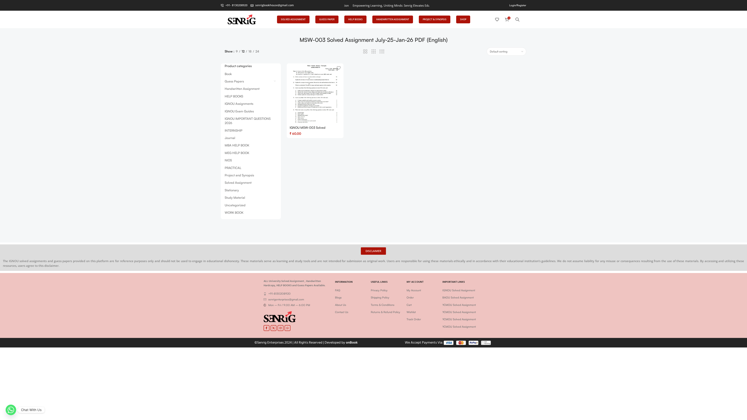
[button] (373, 251)
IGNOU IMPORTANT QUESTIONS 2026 (248, 121)
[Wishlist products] (497, 19)
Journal (230, 138)
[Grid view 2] (365, 51)
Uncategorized (235, 205)
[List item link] (297, 293)
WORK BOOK (234, 212)
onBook (352, 342)
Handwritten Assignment (392, 19)
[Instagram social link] (280, 328)
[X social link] (273, 328)
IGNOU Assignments (239, 104)
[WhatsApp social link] (287, 328)
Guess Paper (327, 19)
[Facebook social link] (266, 328)
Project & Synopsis (434, 19)
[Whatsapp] (11, 410)
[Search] (517, 19)
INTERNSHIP (233, 130)
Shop (463, 19)
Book (228, 74)
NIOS (228, 160)
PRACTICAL (233, 168)
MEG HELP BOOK (237, 153)
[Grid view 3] (373, 51)
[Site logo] (242, 19)
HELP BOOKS (234, 96)
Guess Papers (234, 81)
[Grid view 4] (382, 51)
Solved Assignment (293, 19)
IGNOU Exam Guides (239, 111)
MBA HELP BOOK (237, 145)
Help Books (355, 19)
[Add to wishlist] (339, 67)
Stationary (232, 190)
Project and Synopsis (239, 175)
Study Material (235, 198)
